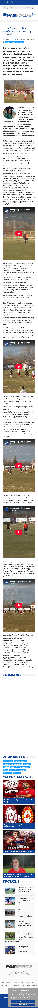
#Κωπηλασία (8, 773)
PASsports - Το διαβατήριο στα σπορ (19, 15)
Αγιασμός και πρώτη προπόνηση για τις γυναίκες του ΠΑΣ (19, 889)
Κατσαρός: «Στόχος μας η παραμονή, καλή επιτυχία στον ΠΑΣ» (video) (19, 866)
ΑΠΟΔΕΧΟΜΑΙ (23, 1005)
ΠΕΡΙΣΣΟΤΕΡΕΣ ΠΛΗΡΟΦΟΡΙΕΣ (23, 1001)
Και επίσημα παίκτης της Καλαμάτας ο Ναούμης (19, 901)
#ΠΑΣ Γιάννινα (8, 761)
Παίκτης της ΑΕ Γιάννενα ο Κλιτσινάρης (19, 949)
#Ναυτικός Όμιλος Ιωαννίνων (20, 767)
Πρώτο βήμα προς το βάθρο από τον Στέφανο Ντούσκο (19, 924)
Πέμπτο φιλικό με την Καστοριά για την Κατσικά (19, 817)
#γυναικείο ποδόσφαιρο (17, 770)
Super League (18, 982)
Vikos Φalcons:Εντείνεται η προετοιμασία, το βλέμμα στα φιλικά (19, 913)
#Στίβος (6, 767)
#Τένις (6, 770)
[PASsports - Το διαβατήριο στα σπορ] (19, 968)
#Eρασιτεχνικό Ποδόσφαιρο (15, 42)
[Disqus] (19, 704)
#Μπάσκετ (27, 764)
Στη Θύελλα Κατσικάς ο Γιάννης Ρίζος (19, 842)
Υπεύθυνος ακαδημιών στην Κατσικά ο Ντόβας (19, 792)
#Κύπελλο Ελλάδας (20, 761)
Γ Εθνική (4, 986)
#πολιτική (17, 773)
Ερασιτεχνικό (15, 986)
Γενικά (34, 986)
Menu (5, 14)
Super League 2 (31, 982)
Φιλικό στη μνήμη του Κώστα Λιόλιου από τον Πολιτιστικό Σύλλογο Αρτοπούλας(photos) (19, 937)
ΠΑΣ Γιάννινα (6, 982)
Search (33, 14)
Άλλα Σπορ (26, 986)
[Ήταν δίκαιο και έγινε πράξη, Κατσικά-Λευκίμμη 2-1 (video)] (19, 91)
